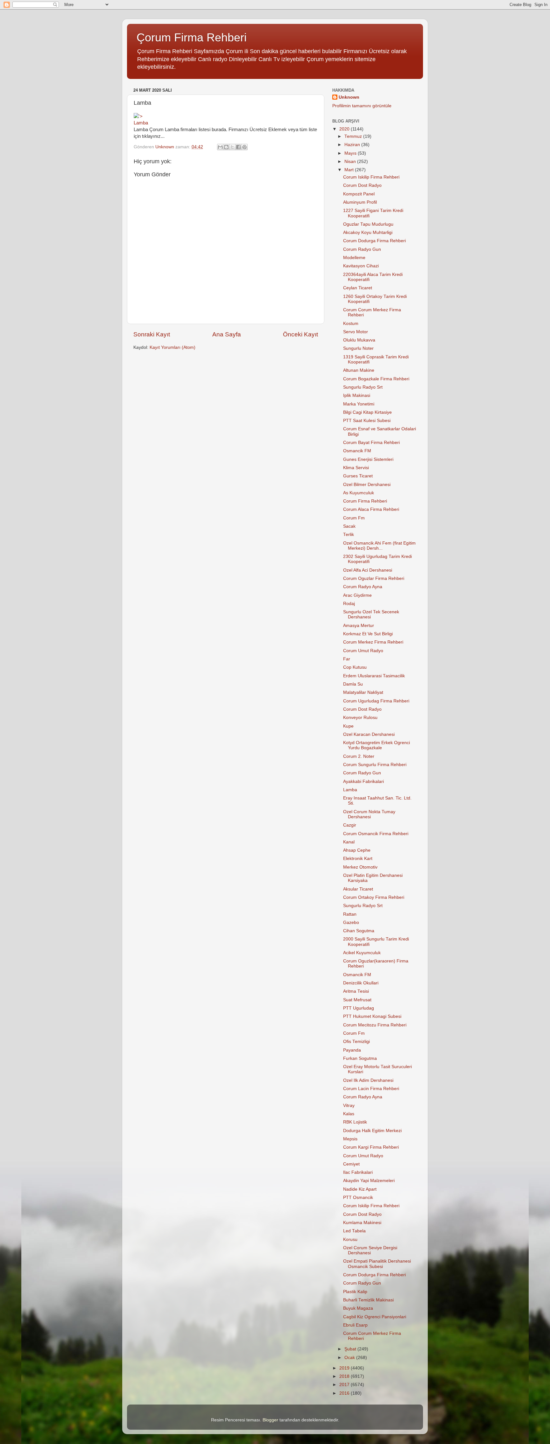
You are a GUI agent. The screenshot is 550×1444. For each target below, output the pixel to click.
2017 (345, 1384)
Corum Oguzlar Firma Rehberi (373, 578)
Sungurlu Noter (358, 348)
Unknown (349, 97)
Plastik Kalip (355, 1291)
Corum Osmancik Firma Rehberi (375, 833)
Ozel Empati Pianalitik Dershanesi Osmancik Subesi (377, 1264)
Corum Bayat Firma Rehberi (371, 442)
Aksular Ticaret (358, 889)
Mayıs (351, 153)
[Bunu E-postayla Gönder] (220, 147)
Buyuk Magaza (358, 1308)
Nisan (350, 161)
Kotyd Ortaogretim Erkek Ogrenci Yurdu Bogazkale (376, 745)
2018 (345, 1376)
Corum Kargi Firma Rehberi (371, 1147)
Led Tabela (354, 1231)
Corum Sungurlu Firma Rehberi (374, 764)
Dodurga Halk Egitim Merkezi (372, 1130)
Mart (349, 169)
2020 (345, 129)
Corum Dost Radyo (362, 185)
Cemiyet (351, 1164)
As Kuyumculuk (358, 492)
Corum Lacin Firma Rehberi (371, 1088)
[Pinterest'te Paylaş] (244, 147)
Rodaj (349, 603)
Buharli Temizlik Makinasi (368, 1300)
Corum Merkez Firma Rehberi (373, 642)
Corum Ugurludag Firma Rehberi (376, 701)
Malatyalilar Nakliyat (363, 692)
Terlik (348, 534)
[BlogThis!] (226, 147)
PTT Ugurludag (358, 1008)
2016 (345, 1393)
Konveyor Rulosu (360, 717)
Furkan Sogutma (360, 1058)
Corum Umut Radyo (363, 650)
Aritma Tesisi (356, 991)
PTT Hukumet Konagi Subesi (372, 1016)
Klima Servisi (356, 467)
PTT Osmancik (358, 1197)
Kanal (349, 842)
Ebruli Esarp (355, 1325)
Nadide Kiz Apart (360, 1189)
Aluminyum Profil (360, 202)
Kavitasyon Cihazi (361, 266)
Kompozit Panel (359, 194)
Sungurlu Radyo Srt (363, 387)
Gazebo (351, 922)
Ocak (350, 1357)
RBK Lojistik (355, 1122)
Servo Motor (355, 331)
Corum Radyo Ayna (362, 586)
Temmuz (353, 136)
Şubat (350, 1349)
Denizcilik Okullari (360, 983)
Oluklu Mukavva (359, 340)
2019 (345, 1368)
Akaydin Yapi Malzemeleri (369, 1180)
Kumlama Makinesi (362, 1222)
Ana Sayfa (226, 334)
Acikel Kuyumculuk (362, 952)
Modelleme (354, 257)
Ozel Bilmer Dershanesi (367, 484)
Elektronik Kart (357, 858)
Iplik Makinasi (356, 395)
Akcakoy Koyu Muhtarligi (367, 232)
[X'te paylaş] (232, 147)
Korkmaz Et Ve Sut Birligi (368, 633)
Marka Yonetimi (358, 404)
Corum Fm (354, 518)
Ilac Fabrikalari (358, 1172)
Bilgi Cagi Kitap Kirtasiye (367, 412)
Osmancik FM (357, 450)
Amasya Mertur (358, 625)
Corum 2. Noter (358, 756)
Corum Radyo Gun (362, 249)
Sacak (349, 526)
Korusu (350, 1239)
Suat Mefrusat (357, 999)
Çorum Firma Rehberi (192, 37)
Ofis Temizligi (356, 1041)
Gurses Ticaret (358, 476)
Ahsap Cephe (356, 850)
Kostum (350, 323)
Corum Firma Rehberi (365, 501)
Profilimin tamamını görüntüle (361, 105)
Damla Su (353, 684)
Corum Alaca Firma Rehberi (371, 509)
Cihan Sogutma (358, 930)
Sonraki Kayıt (151, 334)
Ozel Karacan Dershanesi (369, 734)
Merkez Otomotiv (360, 867)
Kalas (348, 1113)
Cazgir (349, 825)
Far (346, 659)
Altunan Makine (358, 370)
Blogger (270, 1420)
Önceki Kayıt (300, 334)
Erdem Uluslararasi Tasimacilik (374, 675)
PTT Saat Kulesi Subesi (367, 420)
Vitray (349, 1105)
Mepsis (350, 1139)
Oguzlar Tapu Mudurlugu (368, 224)
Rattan (349, 914)
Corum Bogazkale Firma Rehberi (376, 379)
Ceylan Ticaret (357, 287)
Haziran (352, 144)
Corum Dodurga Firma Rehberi (374, 240)
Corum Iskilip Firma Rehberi (371, 177)
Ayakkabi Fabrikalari (363, 781)
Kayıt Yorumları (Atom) (172, 347)
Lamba (141, 122)
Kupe (348, 726)
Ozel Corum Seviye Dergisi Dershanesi (370, 1250)
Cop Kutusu (355, 667)
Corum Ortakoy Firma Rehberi (373, 897)
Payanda (352, 1050)
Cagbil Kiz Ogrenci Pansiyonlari (374, 1316)
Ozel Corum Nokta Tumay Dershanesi (369, 814)
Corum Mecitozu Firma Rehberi (374, 1025)
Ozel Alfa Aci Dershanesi (367, 570)
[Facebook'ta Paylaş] (238, 147)
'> (141, 116)
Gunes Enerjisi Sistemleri (368, 459)
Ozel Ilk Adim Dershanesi (368, 1080)
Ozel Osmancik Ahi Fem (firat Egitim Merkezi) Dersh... (379, 546)
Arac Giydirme (357, 595)
